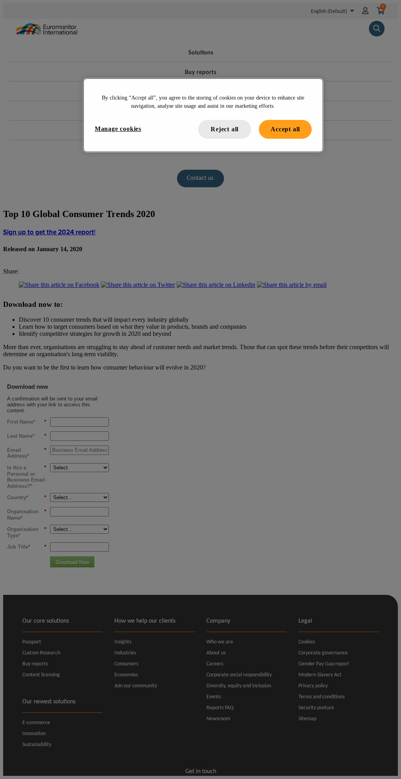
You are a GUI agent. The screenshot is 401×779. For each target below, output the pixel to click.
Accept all (285, 129)
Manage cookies (118, 128)
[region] (203, 115)
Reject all (224, 129)
